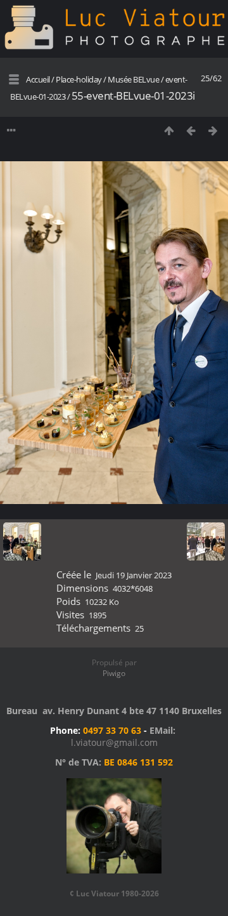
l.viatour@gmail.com (114, 742)
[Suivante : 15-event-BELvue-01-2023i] (213, 130)
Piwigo (114, 673)
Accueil (38, 79)
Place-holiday (79, 79)
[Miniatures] (169, 130)
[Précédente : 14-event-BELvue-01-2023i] (191, 130)
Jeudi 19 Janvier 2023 (134, 575)
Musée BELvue (133, 79)
